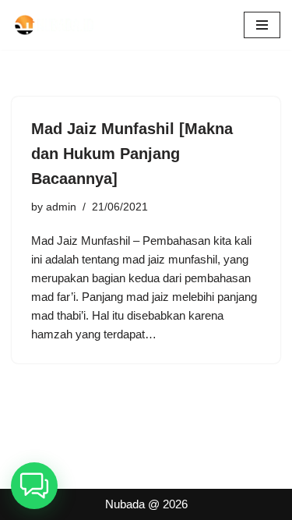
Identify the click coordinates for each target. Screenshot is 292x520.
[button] (34, 485)
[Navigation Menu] (262, 25)
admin (61, 207)
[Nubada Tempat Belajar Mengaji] (58, 25)
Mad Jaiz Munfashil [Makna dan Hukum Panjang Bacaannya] (132, 153)
